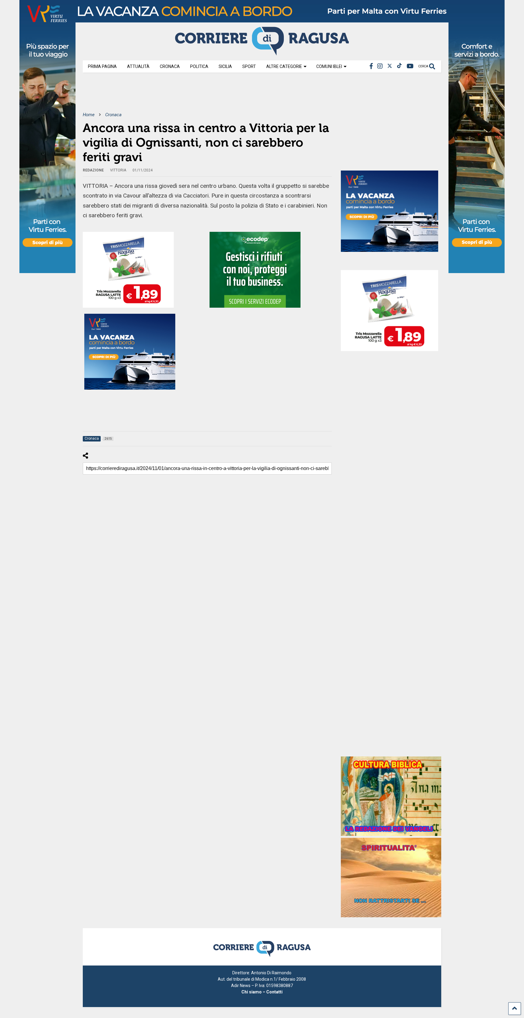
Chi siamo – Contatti (262, 991)
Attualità (138, 66)
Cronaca (170, 66)
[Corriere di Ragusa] (262, 52)
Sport (249, 66)
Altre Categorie (284, 66)
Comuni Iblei (329, 66)
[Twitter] (389, 66)
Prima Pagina (102, 66)
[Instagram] (380, 66)
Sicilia (225, 66)
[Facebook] (371, 66)
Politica (199, 66)
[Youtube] (410, 66)
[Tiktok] (399, 66)
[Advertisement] (193, 96)
